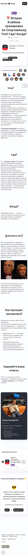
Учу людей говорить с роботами (11, 434)
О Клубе (3, 534)
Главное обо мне (8, 430)
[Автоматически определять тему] (5, 546)
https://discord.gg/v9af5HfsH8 (14, 52)
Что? (11, 88)
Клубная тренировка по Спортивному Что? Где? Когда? (15, 460)
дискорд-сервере (9, 161)
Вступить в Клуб (18, 510)
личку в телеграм (8, 381)
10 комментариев (14, 466)
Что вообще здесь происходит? (14, 504)
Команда (17, 534)
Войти (24, 3)
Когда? (14, 206)
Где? (14, 154)
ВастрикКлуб (8, 4)
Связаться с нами (13, 536)
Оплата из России (11, 538)
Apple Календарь (12, 57)
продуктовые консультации (10, 433)
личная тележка (7, 436)
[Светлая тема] (3, 546)
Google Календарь (8, 59)
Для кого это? (14, 235)
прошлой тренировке (10, 128)
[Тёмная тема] (8, 546)
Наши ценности (10, 534)
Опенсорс (4, 538)
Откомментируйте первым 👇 (14, 479)
